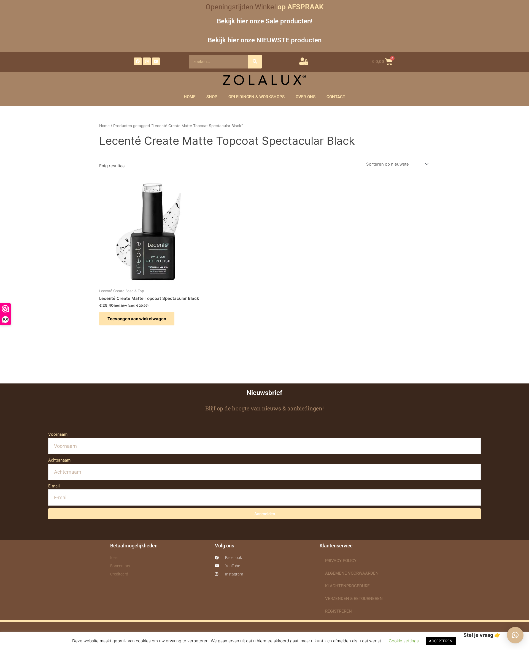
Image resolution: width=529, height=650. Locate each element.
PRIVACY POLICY (341, 560)
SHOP (211, 96)
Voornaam (58, 434)
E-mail (54, 486)
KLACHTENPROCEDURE (347, 585)
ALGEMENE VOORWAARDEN (352, 573)
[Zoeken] (255, 61)
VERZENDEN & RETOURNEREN (354, 598)
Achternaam (59, 460)
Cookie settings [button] (404, 640)
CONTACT (335, 96)
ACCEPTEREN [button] (440, 641)
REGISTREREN (338, 611)
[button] (515, 635)
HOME (189, 96)
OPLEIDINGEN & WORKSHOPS (256, 96)
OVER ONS (305, 96)
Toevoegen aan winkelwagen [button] (136, 318)
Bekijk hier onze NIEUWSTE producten (265, 40)
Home (104, 126)
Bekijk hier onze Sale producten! (264, 21)
